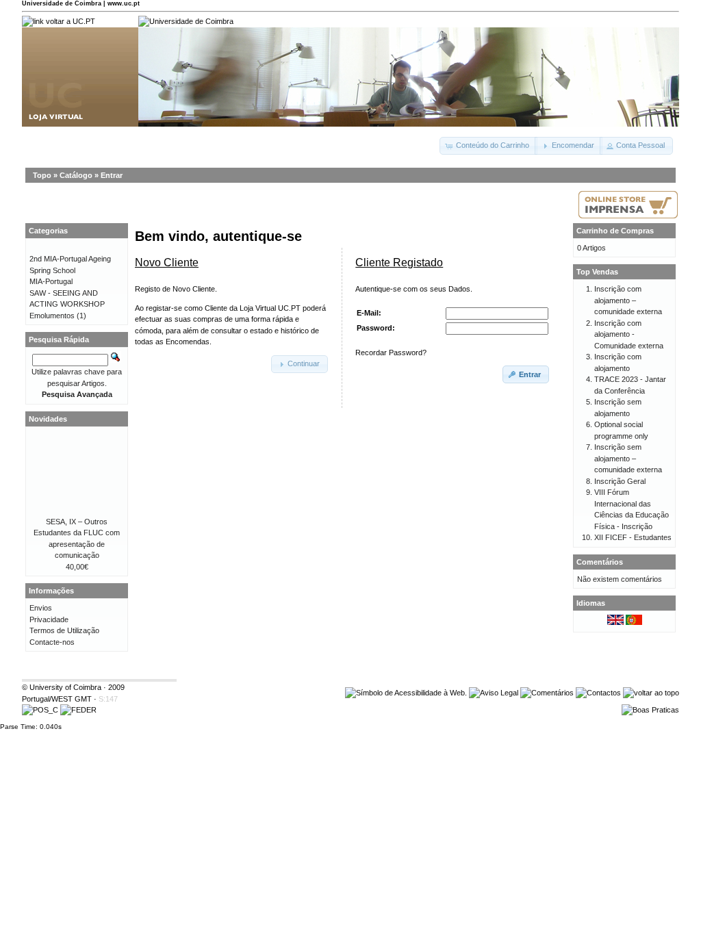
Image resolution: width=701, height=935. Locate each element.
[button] (488, 146)
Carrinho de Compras (615, 231)
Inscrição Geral (620, 481)
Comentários (599, 562)
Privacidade (48, 619)
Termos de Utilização (64, 630)
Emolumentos (52, 315)
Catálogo (76, 175)
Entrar (112, 175)
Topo (42, 175)
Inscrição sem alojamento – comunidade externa (628, 458)
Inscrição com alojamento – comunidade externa (628, 300)
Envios (40, 608)
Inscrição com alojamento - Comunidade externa (628, 334)
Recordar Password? (390, 352)
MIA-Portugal (51, 281)
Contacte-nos (52, 642)
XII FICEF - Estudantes (633, 537)
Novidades (48, 419)
